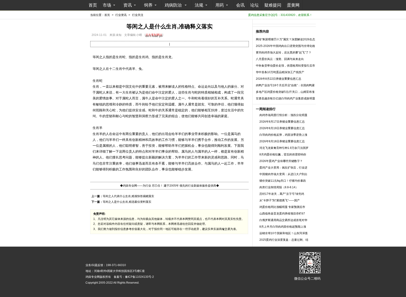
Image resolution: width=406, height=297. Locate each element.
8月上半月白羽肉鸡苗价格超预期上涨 (282, 226)
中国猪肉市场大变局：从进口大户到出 (283, 174)
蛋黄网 (293, 5)
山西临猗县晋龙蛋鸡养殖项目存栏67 (282, 213)
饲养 (148, 5)
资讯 (127, 5)
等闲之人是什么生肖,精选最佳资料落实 (127, 201)
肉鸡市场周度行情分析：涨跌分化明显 (283, 115)
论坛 (254, 5)
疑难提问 (272, 5)
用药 (219, 5)
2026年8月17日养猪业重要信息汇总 (282, 121)
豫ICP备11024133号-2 (139, 276)
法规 (199, 5)
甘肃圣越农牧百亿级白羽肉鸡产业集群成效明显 (285, 98)
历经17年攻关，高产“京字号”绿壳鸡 (281, 193)
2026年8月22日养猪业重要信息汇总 (278, 78)
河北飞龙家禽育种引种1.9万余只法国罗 (283, 148)
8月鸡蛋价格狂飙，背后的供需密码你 (282, 154)
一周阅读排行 (266, 109)
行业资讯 (121, 15)
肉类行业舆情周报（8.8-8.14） (278, 187)
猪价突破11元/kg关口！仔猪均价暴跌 (282, 180)
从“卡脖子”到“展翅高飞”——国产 (279, 200)
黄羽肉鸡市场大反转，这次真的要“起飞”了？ (283, 52)
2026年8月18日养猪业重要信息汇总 (282, 141)
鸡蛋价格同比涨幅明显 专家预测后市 (282, 207)
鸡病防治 (173, 5)
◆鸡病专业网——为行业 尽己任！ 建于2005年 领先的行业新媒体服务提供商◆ (169, 185)
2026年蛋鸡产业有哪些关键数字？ (281, 161)
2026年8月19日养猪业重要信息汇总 (282, 128)
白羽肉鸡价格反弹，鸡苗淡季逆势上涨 (283, 134)
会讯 (240, 5)
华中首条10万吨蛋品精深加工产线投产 (280, 72)
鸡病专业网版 (94, 276)
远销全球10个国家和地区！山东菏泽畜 (283, 233)
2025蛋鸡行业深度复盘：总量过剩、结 (283, 239)
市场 (107, 5)
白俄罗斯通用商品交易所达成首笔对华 (283, 220)
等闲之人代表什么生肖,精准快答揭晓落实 (128, 196)
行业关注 (137, 15)
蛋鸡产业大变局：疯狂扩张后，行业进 (283, 167)
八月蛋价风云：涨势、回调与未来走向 (280, 59)
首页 (93, 5)
